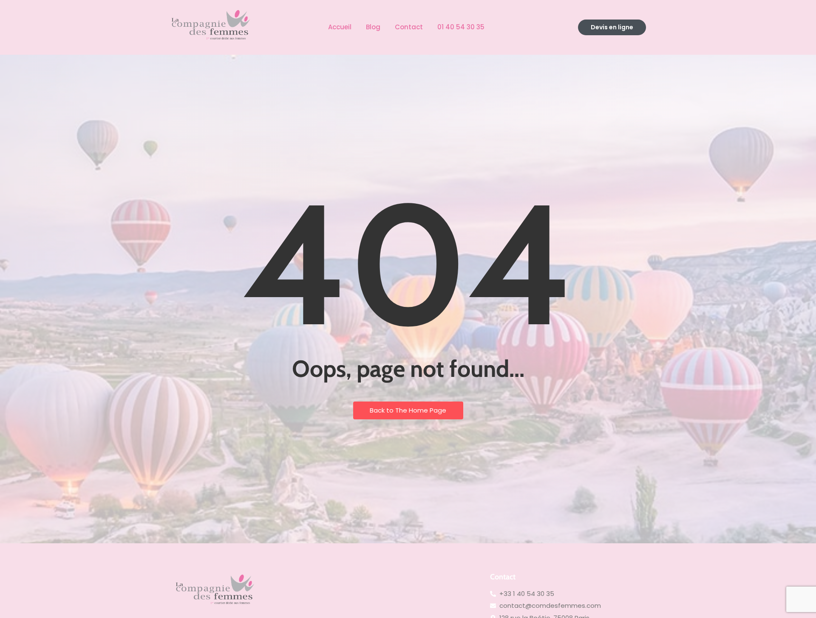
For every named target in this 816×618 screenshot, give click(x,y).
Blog (373, 26)
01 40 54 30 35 (460, 26)
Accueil (339, 26)
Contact (409, 26)
